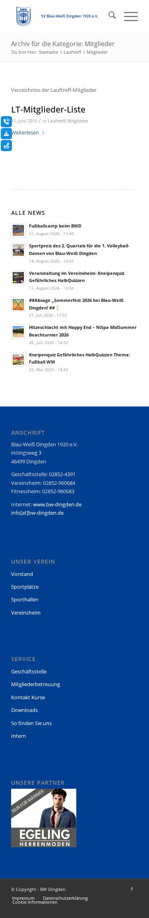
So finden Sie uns (31, 723)
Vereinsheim (26, 612)
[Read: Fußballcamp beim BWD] (18, 230)
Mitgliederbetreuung (35, 684)
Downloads (24, 710)
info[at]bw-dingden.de (37, 512)
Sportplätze (25, 586)
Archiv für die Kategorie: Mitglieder (63, 43)
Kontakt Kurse (28, 697)
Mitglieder (78, 121)
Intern (18, 735)
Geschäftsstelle (28, 671)
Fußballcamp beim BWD (55, 226)
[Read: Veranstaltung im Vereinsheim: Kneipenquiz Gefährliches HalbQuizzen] (18, 277)
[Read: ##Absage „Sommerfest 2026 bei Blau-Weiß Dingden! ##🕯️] (18, 305)
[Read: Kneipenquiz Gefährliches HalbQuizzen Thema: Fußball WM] (18, 359)
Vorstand (22, 574)
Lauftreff (56, 121)
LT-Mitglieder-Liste (48, 109)
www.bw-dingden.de (57, 504)
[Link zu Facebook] (132, 889)
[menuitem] (108, 16)
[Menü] (127, 16)
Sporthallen (25, 599)
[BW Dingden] (61, 16)
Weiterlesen (25, 132)
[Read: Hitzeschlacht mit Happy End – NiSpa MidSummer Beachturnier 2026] (18, 332)
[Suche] (108, 16)
